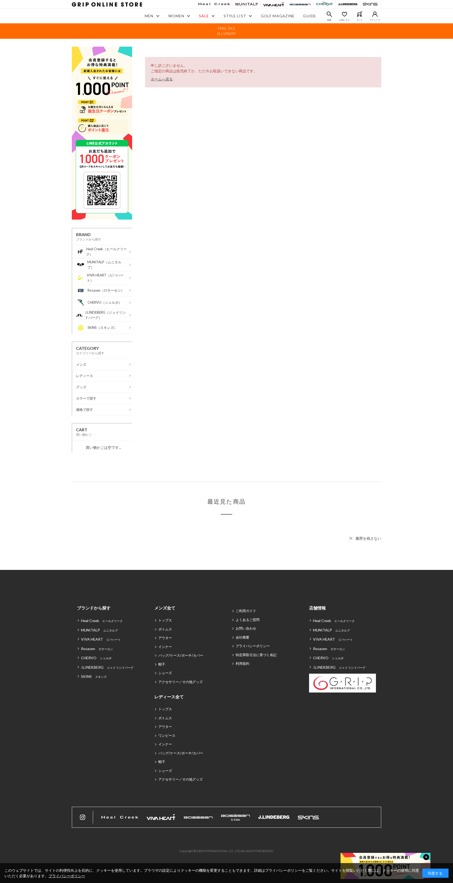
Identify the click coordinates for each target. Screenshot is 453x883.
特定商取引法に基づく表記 (256, 655)
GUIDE (309, 16)
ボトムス (165, 629)
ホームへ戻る (162, 79)
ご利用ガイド (246, 611)
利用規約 (242, 663)
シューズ (165, 673)
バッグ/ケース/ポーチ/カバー (180, 655)
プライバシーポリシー (253, 646)
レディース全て (169, 696)
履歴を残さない (368, 538)
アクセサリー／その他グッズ (180, 682)
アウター (165, 638)
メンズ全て (164, 607)
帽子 (161, 664)
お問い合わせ (246, 628)
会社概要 (242, 637)
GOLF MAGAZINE (278, 16)
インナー (165, 647)
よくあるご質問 (248, 620)
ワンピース (166, 735)
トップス (165, 620)
